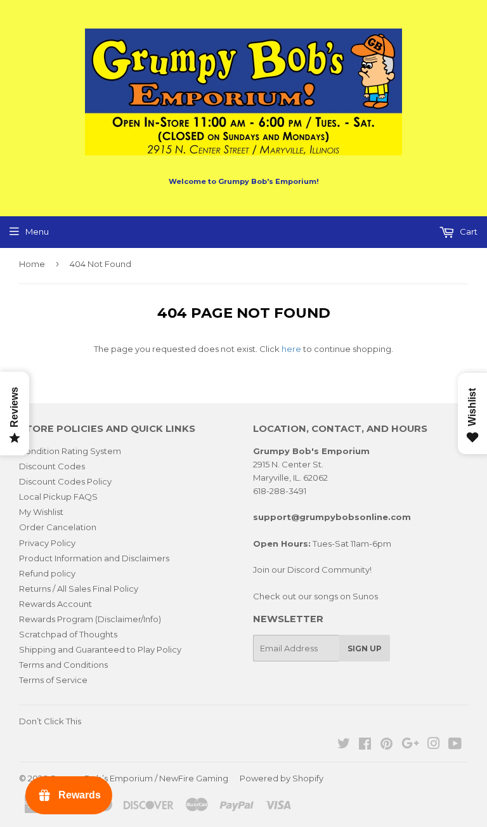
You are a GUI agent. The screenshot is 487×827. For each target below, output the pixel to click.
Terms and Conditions (63, 665)
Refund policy (47, 573)
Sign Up (364, 648)
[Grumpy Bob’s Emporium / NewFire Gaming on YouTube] (455, 745)
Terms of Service (53, 680)
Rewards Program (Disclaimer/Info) (90, 619)
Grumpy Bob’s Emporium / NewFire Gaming (138, 778)
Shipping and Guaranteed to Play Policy (100, 649)
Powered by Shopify (281, 778)
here (291, 349)
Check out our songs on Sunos (315, 596)
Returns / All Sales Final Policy (78, 588)
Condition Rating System (70, 451)
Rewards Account (55, 604)
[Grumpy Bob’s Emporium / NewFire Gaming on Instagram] (433, 745)
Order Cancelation (57, 527)
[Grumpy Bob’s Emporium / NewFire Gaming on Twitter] (343, 745)
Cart (467, 231)
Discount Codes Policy (65, 481)
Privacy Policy (47, 543)
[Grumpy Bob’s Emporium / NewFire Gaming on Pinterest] (386, 745)
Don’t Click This (50, 721)
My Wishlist (41, 512)
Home (32, 264)
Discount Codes (52, 466)
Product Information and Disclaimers (94, 558)
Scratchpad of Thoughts (68, 634)
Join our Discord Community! (312, 569)
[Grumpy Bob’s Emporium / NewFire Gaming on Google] (410, 745)
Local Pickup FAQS (58, 497)
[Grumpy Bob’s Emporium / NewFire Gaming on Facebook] (365, 745)
